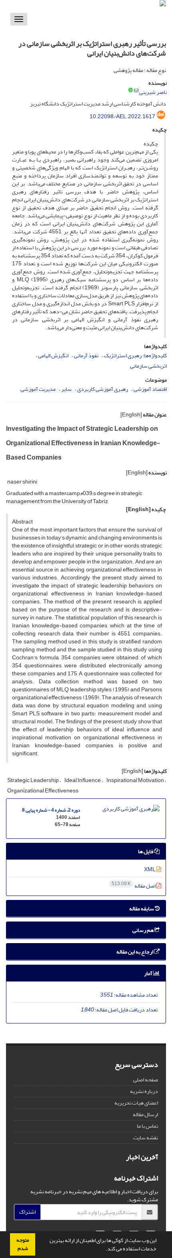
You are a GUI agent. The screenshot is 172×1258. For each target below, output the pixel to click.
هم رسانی (143, 930)
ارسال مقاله (145, 1114)
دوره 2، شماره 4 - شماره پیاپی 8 (51, 810)
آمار (148, 973)
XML (150, 869)
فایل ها (146, 851)
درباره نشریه (144, 1091)
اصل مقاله (134, 885)
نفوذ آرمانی (86, 355)
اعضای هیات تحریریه (136, 1102)
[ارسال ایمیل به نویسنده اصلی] (136, 91)
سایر (66, 389)
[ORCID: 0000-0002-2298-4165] (130, 91)
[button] (103, 1249)
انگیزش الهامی (53, 355)
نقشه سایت (145, 1137)
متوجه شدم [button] (22, 1244)
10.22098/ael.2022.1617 (122, 116)
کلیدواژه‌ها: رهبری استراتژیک (135, 355)
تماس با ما (147, 1126)
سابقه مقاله (142, 908)
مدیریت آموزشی (38, 389)
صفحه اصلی (145, 1079)
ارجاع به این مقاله (135, 951)
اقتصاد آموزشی (150, 389)
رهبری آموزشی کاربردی (102, 389)
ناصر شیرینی (153, 92)
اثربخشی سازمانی (148, 365)
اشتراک (27, 1211)
